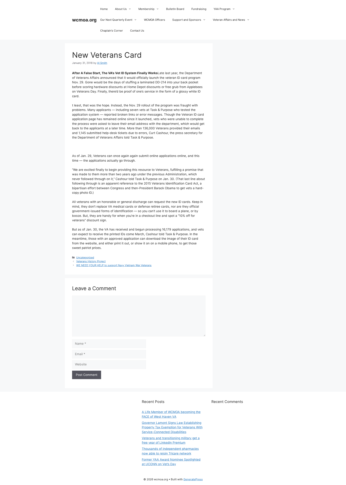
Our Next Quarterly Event (116, 19)
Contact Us (137, 30)
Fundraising (198, 9)
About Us (121, 9)
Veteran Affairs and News (229, 19)
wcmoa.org (84, 20)
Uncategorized (85, 257)
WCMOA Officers (154, 19)
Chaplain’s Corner (111, 30)
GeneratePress (193, 479)
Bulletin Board (175, 9)
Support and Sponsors (186, 19)
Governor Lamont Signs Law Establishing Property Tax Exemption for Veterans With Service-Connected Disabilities (172, 427)
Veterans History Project (91, 261)
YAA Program (222, 9)
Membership (146, 9)
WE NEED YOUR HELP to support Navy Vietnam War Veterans (114, 265)
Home (104, 9)
